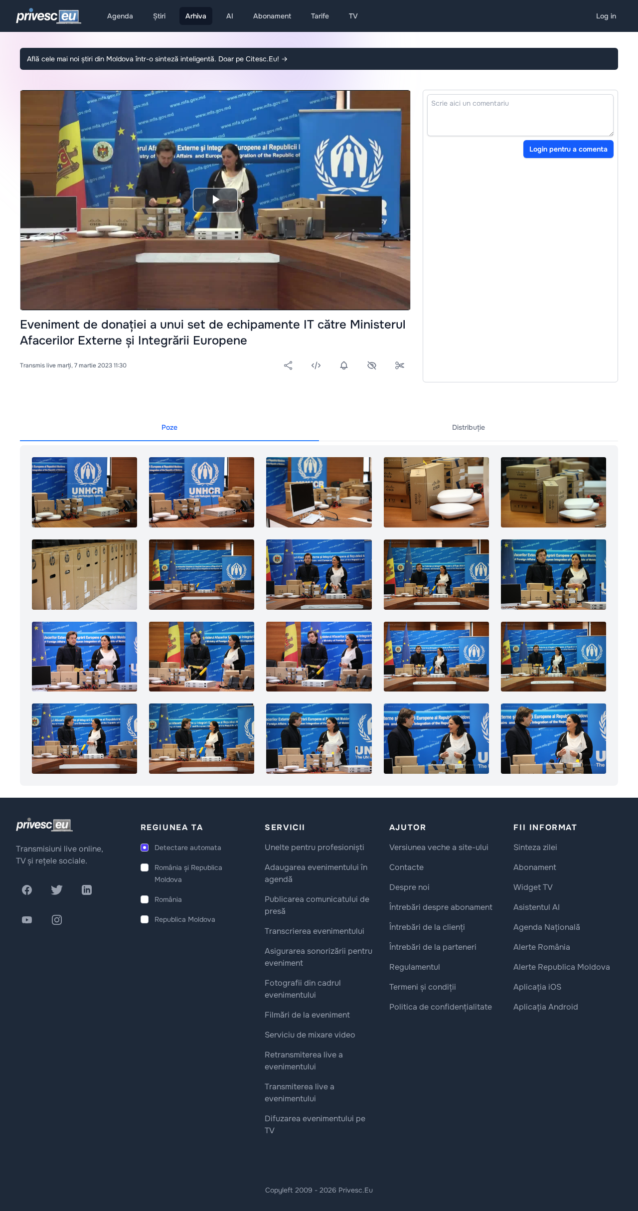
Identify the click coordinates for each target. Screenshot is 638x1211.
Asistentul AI (536, 907)
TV (353, 15)
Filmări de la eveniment (307, 1015)
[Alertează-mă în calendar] (344, 365)
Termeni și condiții (422, 987)
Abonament (272, 15)
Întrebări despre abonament (440, 907)
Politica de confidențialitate (440, 1007)
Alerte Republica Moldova (561, 967)
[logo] (44, 825)
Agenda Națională (546, 927)
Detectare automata (188, 847)
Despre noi (409, 887)
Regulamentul (414, 967)
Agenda (120, 15)
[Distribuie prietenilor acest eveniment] (288, 365)
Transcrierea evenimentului (314, 931)
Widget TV (533, 887)
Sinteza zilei (535, 847)
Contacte (406, 867)
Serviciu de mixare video (310, 1035)
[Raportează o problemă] (372, 365)
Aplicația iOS (537, 987)
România (168, 899)
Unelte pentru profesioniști (314, 847)
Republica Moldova (185, 919)
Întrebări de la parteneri (433, 947)
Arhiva (195, 15)
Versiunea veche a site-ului (438, 847)
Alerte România (541, 947)
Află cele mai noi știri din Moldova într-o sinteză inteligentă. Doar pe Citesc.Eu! (157, 58)
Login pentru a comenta (568, 149)
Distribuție (468, 427)
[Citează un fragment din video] (400, 365)
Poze (169, 427)
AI (229, 15)
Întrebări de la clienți (427, 927)
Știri (159, 15)
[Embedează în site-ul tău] (316, 365)
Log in (606, 15)
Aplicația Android (545, 1007)
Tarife (320, 15)
